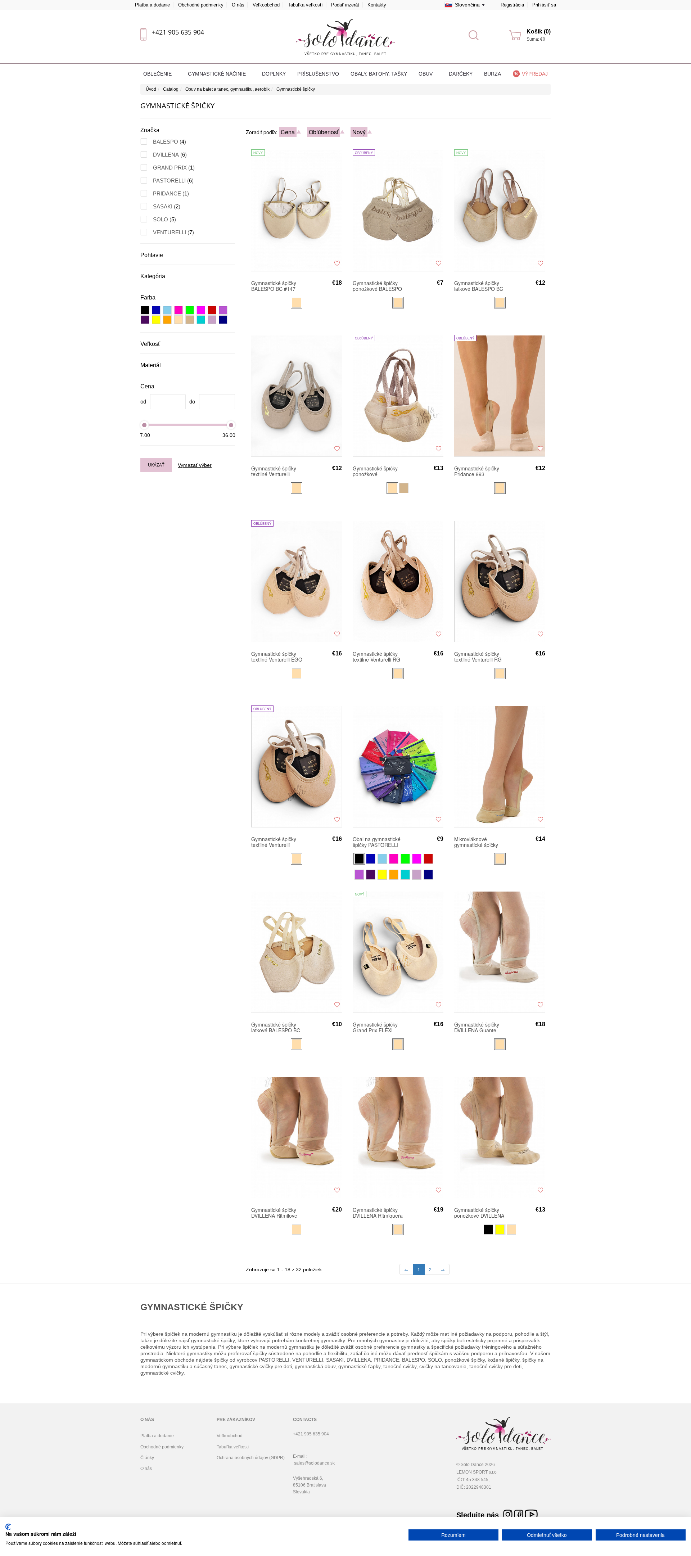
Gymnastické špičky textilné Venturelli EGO (276, 656)
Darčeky (461, 74)
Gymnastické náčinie (217, 74)
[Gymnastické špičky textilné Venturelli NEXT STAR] (296, 395)
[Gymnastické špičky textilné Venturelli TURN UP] (296, 766)
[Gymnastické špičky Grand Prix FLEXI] (398, 951)
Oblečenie (158, 74)
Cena (288, 132)
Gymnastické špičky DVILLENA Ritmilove (274, 1212)
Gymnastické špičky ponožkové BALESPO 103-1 (377, 286)
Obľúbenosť (323, 132)
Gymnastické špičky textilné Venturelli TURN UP (273, 842)
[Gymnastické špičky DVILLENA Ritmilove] (296, 1137)
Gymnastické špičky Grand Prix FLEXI (375, 1027)
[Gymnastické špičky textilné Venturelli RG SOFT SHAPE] (398, 581)
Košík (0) (539, 31)
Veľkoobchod (266, 5)
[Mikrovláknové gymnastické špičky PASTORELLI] (499, 766)
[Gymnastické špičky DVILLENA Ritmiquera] (398, 1137)
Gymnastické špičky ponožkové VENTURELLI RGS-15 (378, 471)
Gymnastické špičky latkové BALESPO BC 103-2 (275, 1027)
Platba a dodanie (152, 5)
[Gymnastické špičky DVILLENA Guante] (499, 951)
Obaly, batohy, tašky (379, 74)
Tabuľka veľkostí (305, 5)
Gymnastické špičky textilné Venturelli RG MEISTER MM (478, 656)
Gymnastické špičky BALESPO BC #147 (273, 286)
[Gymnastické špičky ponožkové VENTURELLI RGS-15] (398, 395)
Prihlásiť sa (544, 5)
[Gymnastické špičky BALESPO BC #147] (296, 210)
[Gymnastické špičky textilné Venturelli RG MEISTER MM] (499, 581)
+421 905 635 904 (178, 32)
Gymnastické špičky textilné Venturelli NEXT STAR (273, 471)
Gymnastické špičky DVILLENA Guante (476, 1027)
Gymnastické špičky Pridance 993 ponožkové (476, 471)
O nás (238, 5)
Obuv (426, 74)
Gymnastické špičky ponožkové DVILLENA (479, 1212)
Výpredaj (535, 74)
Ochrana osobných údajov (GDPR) (251, 1457)
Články (147, 1457)
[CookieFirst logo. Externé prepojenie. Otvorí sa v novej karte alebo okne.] (8, 1527)
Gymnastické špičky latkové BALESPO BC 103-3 (478, 286)
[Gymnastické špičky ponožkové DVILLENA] (499, 1137)
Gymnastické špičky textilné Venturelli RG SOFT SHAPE (376, 656)
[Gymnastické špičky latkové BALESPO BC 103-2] (296, 951)
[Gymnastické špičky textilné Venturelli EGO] (296, 581)
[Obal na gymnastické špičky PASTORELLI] (398, 766)
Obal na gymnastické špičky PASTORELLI (377, 842)
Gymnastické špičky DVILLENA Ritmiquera (378, 1212)
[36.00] (231, 424)
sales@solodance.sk (314, 1463)
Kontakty (376, 5)
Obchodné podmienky (200, 5)
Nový (359, 132)
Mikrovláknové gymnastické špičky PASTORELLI (476, 842)
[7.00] (144, 424)
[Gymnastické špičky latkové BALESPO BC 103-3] (499, 210)
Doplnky (274, 74)
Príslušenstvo (318, 74)
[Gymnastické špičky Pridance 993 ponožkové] (499, 395)
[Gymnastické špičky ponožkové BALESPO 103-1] (398, 210)
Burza (492, 74)
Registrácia (512, 5)
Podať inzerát (345, 5)
